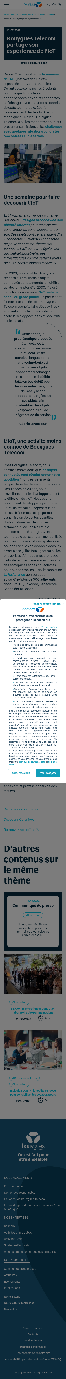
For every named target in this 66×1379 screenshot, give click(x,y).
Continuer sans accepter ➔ (48, 603)
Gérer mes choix (21, 773)
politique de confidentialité (32, 762)
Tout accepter (48, 773)
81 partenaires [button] (49, 627)
